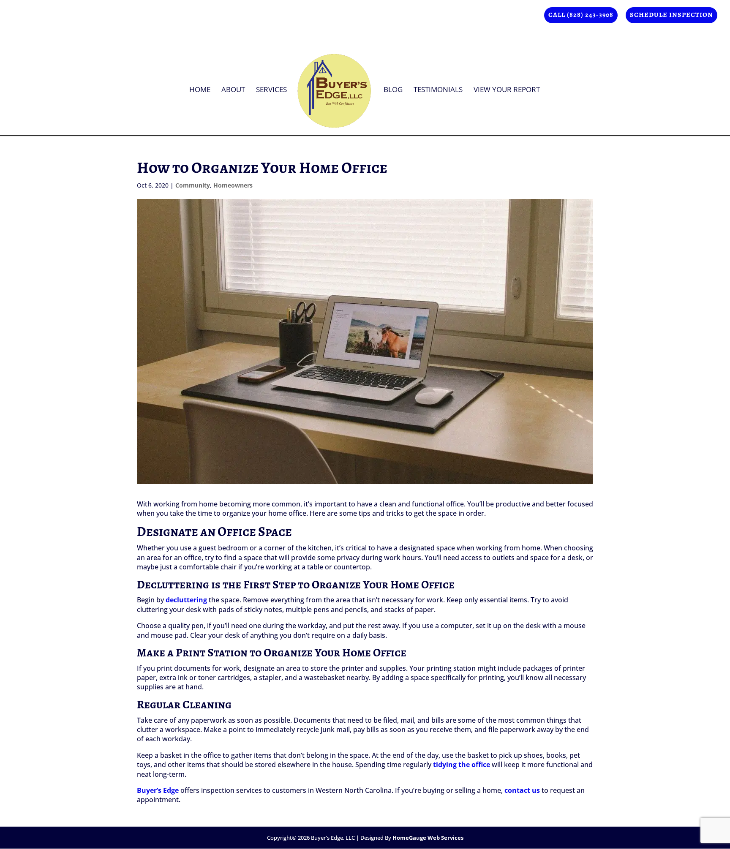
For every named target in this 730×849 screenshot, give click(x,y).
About (233, 90)
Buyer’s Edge (158, 790)
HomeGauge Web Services (427, 837)
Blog (393, 90)
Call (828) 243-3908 (580, 15)
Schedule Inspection (671, 15)
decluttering (186, 599)
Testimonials (438, 90)
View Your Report (507, 90)
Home (199, 90)
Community (192, 185)
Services (271, 90)
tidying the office (461, 764)
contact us (522, 790)
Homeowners (233, 185)
